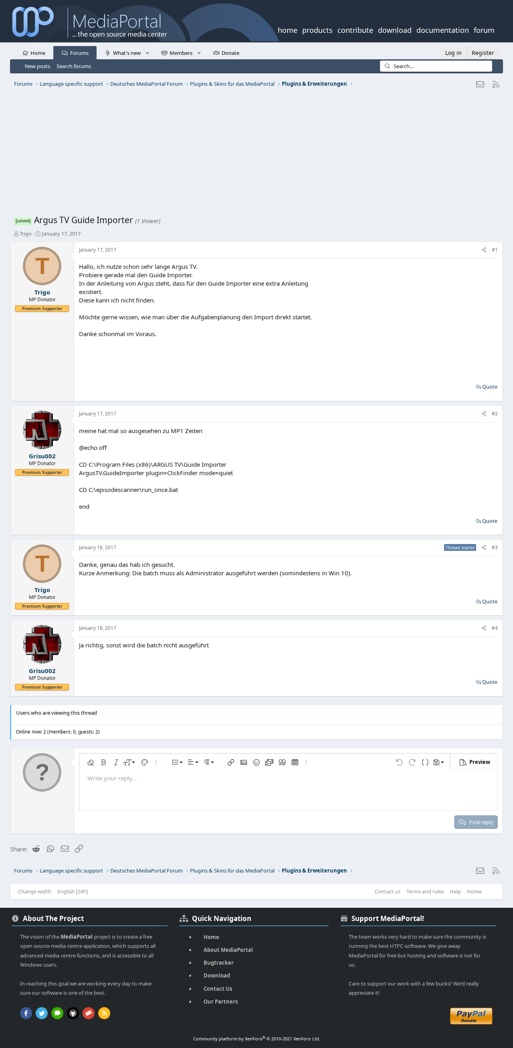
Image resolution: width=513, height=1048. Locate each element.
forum (484, 29)
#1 (495, 249)
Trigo (26, 233)
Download (217, 975)
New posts (37, 66)
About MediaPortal (228, 949)
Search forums (74, 66)
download (395, 29)
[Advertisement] (254, 154)
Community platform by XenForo (256, 1039)
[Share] (484, 250)
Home (37, 52)
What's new (127, 52)
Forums (79, 52)
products (317, 29)
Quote (489, 386)
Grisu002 (42, 456)
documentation (442, 29)
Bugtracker (219, 962)
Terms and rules (425, 891)
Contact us (387, 891)
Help (455, 891)
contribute (355, 29)
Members (181, 52)
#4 (495, 628)
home (287, 29)
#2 (495, 413)
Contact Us (218, 988)
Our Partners (221, 1001)
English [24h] (72, 891)
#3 (495, 547)
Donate (230, 52)
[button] (147, 52)
